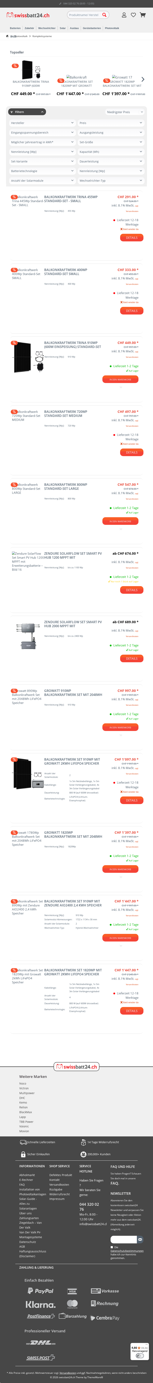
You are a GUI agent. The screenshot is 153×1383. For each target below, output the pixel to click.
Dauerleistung (89, 161)
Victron (24, 1088)
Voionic (24, 1126)
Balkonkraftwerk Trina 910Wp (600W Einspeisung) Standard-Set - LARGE (72, 345)
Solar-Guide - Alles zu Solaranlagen (28, 1203)
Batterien (15, 28)
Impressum (57, 1199)
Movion (24, 1131)
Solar (63, 28)
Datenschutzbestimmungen (127, 1251)
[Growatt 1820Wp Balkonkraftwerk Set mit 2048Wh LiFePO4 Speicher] (122, 77)
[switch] (140, 1355)
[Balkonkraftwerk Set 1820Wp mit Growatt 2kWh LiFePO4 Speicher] (76, 77)
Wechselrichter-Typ (93, 180)
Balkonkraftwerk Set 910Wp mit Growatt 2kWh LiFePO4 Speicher (72, 761)
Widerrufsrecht (59, 1194)
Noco (22, 1083)
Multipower (27, 1093)
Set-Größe (86, 142)
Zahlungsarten (29, 1218)
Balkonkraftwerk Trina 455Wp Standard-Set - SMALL (71, 199)
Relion (23, 1107)
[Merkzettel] (133, 15)
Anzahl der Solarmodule (27, 180)
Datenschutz (27, 1242)
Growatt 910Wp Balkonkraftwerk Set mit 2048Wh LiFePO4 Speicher (73, 693)
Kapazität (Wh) (89, 152)
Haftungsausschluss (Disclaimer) (31, 1253)
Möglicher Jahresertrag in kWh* (32, 142)
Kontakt (54, 1180)
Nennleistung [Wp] (23, 152)
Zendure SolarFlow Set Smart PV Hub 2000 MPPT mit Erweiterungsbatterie (73, 624)
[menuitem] (143, 15)
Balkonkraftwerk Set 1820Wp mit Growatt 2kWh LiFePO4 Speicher (73, 972)
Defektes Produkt (60, 1175)
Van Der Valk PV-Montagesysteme (30, 1234)
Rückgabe (55, 1189)
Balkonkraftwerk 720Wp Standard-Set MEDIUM (65, 414)
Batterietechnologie (24, 171)
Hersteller (17, 123)
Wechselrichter (47, 28)
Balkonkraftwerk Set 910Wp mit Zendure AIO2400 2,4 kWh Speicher (73, 903)
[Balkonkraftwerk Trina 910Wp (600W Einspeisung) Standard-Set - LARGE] (31, 70)
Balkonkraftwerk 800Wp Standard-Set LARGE (65, 487)
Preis (83, 123)
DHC (22, 1098)
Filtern (19, 112)
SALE (13, 36)
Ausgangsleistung (91, 132)
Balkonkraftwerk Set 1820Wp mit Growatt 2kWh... (76, 84)
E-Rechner (26, 1180)
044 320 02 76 (89, 1207)
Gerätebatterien (92, 28)
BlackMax (25, 1112)
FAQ (22, 1184)
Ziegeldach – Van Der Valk (30, 1225)
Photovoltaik (112, 28)
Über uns (25, 1213)
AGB (22, 1246)
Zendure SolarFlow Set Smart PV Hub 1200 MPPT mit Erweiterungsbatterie (73, 555)
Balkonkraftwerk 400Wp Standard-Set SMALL (65, 272)
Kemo (23, 1102)
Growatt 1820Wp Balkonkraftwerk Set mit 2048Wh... (122, 84)
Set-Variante (19, 161)
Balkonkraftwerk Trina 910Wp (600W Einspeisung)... (31, 84)
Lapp (22, 1117)
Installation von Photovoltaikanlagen (31, 1191)
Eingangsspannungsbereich (29, 132)
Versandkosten (59, 1184)
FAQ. (115, 1183)
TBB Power (26, 1122)
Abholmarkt (27, 1175)
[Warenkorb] (143, 15)
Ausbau (74, 28)
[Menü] (146, 1345)
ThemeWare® (95, 1377)
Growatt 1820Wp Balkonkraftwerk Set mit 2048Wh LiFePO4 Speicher (73, 835)
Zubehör (29, 28)
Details (131, 238)
